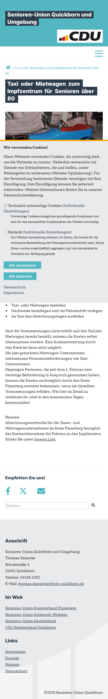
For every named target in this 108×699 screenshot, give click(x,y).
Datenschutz (15, 287)
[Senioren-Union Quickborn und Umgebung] (8, 68)
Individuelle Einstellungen (47, 232)
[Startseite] (80, 32)
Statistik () (40, 232)
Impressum (14, 292)
